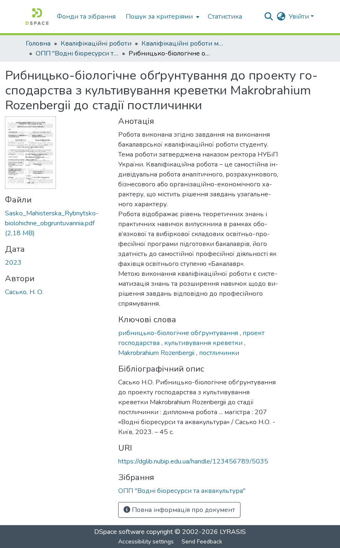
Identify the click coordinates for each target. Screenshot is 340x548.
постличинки (219, 352)
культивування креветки (204, 343)
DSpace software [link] (119, 531)
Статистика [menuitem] (225, 16)
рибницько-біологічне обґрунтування (179, 333)
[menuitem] (161, 16)
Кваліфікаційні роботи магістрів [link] (182, 43)
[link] (56, 223)
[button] (37, 16)
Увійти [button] (300, 16)
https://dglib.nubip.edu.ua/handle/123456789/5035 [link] (193, 461)
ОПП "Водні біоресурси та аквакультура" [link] (77, 53)
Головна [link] (38, 43)
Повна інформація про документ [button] (182, 509)
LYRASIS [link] (233, 531)
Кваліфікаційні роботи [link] (96, 43)
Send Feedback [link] (202, 542)
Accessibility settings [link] (146, 542)
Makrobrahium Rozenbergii (157, 352)
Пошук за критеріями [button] (159, 16)
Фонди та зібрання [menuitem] (86, 16)
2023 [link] (13, 262)
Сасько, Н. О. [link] (24, 292)
